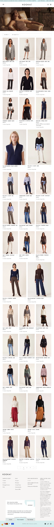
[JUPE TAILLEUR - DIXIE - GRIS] (27, 49)
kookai (24, 523)
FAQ (4, 487)
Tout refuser (30, 519)
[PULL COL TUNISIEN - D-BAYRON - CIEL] (10, 212)
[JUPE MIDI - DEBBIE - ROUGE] (14, 410)
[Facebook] (45, 523)
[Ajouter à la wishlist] (16, 61)
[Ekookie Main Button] (2, 524)
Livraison (4, 482)
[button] (47, 4)
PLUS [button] (16, 478)
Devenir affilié (17, 489)
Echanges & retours (6, 485)
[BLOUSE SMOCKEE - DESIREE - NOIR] (43, 345)
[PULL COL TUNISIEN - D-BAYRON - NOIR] (27, 345)
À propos (17, 480)
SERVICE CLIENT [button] (7, 478)
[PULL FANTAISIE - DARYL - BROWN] (27, 212)
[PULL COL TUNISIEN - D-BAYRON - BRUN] (43, 242)
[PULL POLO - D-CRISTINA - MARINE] (43, 446)
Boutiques (17, 482)
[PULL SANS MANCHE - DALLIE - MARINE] (14, 147)
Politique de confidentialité (33, 486)
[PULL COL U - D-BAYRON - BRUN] (43, 212)
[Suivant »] (35, 467)
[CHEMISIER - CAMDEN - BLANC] (10, 108)
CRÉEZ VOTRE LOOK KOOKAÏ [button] (45, 479)
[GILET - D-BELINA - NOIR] (10, 375)
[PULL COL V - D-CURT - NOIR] (39, 147)
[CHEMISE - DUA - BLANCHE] (10, 78)
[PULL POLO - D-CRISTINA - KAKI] (10, 345)
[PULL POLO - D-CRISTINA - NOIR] (27, 78)
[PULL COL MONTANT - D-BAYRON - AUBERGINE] (10, 446)
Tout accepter (20, 519)
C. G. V (29, 480)
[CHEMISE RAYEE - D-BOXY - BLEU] (27, 183)
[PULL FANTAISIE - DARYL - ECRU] (43, 315)
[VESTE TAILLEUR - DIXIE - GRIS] (10, 49)
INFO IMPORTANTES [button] (33, 478)
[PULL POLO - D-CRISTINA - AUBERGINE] (27, 446)
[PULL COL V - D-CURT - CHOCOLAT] (43, 183)
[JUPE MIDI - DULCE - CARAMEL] (39, 410)
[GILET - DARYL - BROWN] (27, 242)
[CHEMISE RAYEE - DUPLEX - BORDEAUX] (43, 375)
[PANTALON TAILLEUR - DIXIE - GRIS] (43, 49)
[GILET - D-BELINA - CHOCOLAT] (10, 242)
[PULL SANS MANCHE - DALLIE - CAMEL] (43, 78)
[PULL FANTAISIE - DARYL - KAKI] (27, 375)
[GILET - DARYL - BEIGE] (10, 315)
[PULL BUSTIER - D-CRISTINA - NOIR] (27, 108)
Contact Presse (18, 485)
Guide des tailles (18, 487)
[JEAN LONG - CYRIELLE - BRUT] (43, 108)
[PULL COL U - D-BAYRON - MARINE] (14, 279)
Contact (4, 480)
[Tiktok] (48, 523)
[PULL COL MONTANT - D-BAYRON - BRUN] (39, 279)
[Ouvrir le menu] (5, 4)
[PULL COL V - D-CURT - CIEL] (10, 183)
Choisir (10, 519)
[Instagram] (50, 523)
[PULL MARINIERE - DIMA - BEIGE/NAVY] (27, 315)
